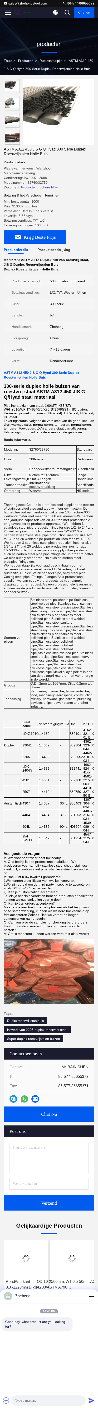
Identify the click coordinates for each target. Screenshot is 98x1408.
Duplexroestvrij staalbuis (25, 1021)
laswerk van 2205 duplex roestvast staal (37, 1030)
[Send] (91, 1400)
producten (26, 61)
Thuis (8, 61)
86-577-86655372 (80, 3)
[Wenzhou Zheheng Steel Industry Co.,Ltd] (23, 12)
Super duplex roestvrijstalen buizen (33, 1039)
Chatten (84, 12)
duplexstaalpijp (50, 61)
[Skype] (13, 1099)
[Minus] (91, 1296)
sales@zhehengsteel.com (27, 3)
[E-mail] (35, 1099)
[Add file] (6, 1400)
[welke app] (24, 1099)
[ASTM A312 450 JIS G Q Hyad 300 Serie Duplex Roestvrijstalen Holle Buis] (58, 112)
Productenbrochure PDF (39, 187)
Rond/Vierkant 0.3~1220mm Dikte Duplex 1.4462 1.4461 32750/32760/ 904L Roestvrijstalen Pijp (24, 1285)
